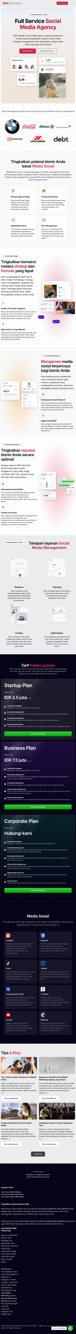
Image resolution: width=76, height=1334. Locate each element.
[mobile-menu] (71, 3)
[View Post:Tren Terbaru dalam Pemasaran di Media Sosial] (19, 1065)
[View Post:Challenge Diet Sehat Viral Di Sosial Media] (19, 1111)
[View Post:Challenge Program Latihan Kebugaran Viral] (57, 1111)
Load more (38, 1154)
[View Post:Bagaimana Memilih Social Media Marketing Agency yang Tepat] (57, 1065)
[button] (11, 1098)
